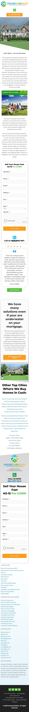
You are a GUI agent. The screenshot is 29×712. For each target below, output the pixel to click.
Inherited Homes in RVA (14, 409)
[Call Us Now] (14, 475)
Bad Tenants (5, 577)
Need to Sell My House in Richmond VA (14, 406)
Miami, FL (4, 640)
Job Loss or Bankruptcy (8, 583)
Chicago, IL (4, 645)
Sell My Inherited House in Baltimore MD (14, 426)
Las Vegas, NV (5, 643)
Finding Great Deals (7, 617)
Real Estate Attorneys (8, 621)
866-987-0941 (14, 481)
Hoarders (4, 587)
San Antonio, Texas (15, 440)
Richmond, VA (5, 632)
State (5, 206)
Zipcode (6, 212)
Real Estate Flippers (7, 606)
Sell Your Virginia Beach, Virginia (14, 401)
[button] (14, 10)
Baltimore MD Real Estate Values (14, 418)
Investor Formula (6, 623)
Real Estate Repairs (7, 619)
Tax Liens (4, 581)
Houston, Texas (14, 435)
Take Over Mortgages (8, 611)
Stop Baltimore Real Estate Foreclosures (14, 421)
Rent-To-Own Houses (8, 608)
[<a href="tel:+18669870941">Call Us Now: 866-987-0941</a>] (14, 237)
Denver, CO (4, 651)
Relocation (4, 579)
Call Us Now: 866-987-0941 (14, 241)
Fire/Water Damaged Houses (10, 589)
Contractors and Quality (8, 613)
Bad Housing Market (7, 591)
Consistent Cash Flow (8, 615)
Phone (6, 179)
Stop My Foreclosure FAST (9, 568)
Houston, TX (5, 655)
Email (5, 185)
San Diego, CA (5, 649)
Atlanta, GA (4, 634)
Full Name (7, 172)
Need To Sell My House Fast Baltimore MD (14, 423)
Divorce (3, 572)
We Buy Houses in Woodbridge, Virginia (14, 404)
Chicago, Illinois (14, 443)
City (5, 199)
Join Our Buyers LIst (7, 600)
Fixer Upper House (7, 585)
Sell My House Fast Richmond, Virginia (14, 399)
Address (6, 192)
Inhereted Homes (6, 574)
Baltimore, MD (5, 636)
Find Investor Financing (8, 602)
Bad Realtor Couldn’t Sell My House (12, 570)
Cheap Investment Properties (10, 604)
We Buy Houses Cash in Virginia (14, 411)
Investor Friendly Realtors (9, 625)
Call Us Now (14, 479)
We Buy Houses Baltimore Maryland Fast (14, 416)
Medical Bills (5, 593)
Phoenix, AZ (4, 653)
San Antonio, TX (6, 657)
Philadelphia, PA (6, 638)
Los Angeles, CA (6, 647)
